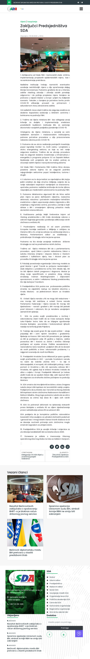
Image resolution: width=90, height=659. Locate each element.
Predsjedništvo (56, 583)
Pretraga (65, 628)
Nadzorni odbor (56, 586)
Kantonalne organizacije (60, 606)
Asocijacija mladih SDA (59, 593)
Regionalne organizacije (60, 609)
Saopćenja (32, 21)
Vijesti (23, 21)
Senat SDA (54, 590)
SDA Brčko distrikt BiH (59, 612)
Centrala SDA (55, 602)
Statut (52, 577)
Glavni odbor (55, 580)
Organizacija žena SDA (59, 596)
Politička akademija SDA (60, 599)
